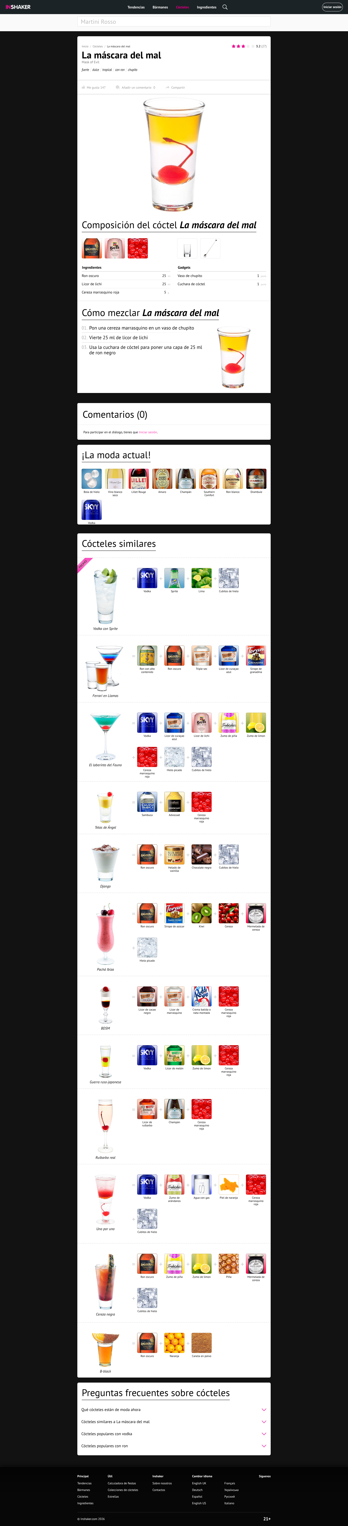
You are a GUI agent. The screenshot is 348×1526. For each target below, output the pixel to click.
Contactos (158, 1490)
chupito (132, 69)
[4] (248, 46)
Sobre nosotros (162, 1483)
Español (197, 1497)
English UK (199, 1483)
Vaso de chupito (190, 275)
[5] (253, 46)
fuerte (85, 69)
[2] (238, 46)
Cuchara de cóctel (191, 284)
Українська (231, 1490)
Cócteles (182, 7)
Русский (229, 1497)
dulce (95, 69)
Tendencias (136, 7)
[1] (233, 46)
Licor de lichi (92, 284)
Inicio (85, 46)
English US (199, 1503)
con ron (119, 69)
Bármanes (160, 7)
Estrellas (113, 1497)
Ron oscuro (90, 275)
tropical (107, 69)
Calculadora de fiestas (122, 1483)
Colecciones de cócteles (123, 1490)
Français (229, 1483)
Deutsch (197, 1490)
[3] (243, 46)
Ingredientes (206, 7)
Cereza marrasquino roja (100, 292)
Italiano (229, 1503)
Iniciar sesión (332, 7)
